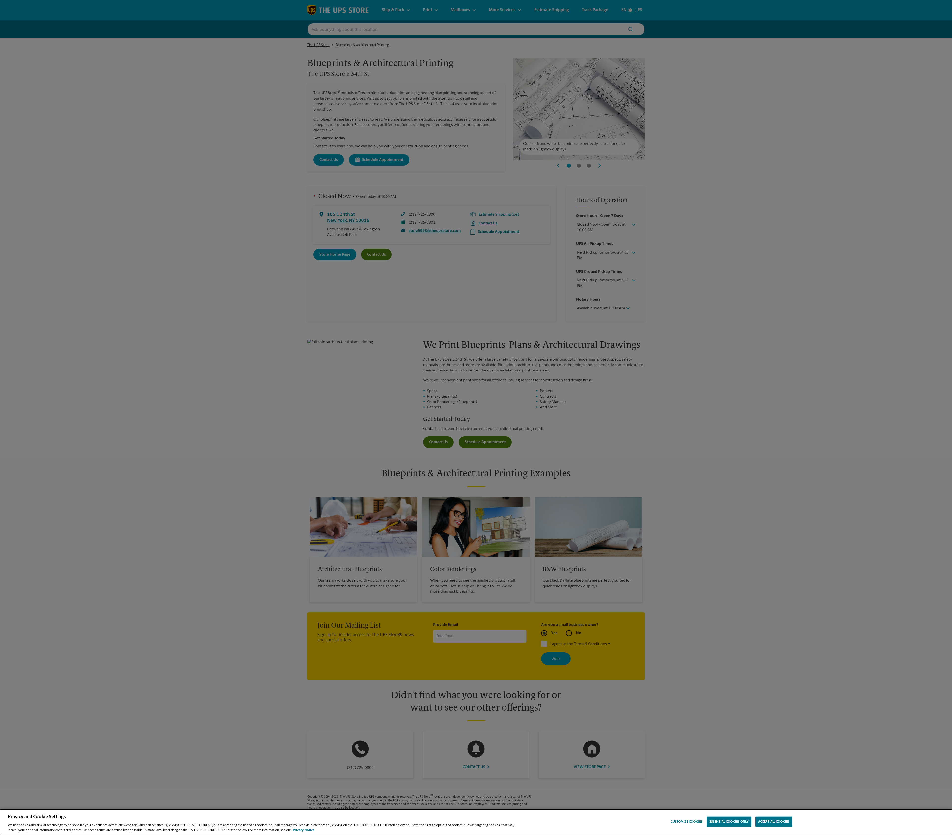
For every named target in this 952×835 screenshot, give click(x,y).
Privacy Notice (303, 830)
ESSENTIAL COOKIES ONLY (729, 821)
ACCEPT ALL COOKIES (774, 821)
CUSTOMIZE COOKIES (687, 821)
